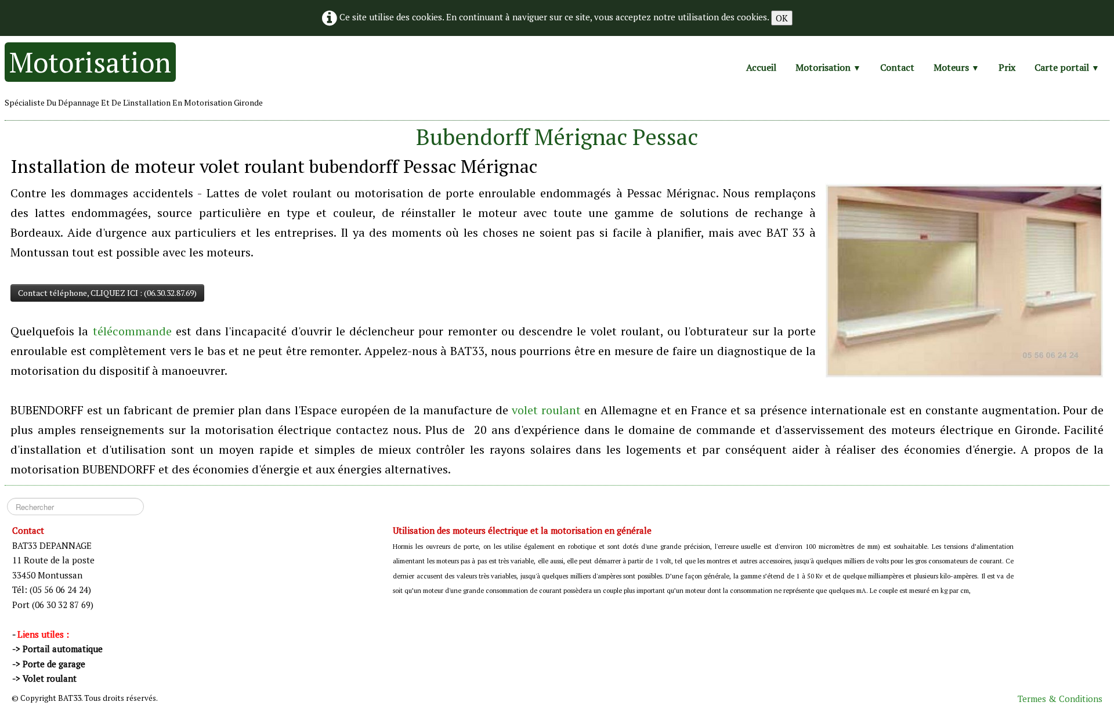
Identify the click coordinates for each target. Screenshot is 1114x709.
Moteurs (956, 67)
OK (782, 18)
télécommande (132, 331)
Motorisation (828, 67)
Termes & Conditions (1060, 698)
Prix (1007, 67)
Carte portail (1067, 67)
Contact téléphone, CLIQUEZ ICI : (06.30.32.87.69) (107, 292)
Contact (897, 67)
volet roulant (546, 410)
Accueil (761, 67)
